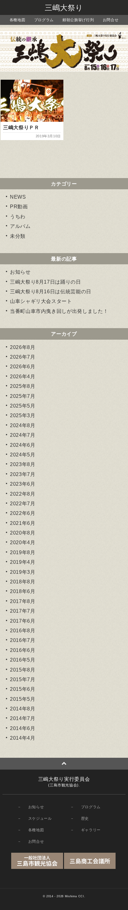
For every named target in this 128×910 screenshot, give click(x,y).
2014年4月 (22, 738)
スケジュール (40, 818)
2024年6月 (22, 445)
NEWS (18, 197)
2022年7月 (22, 503)
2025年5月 (22, 405)
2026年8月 (22, 347)
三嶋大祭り (64, 7)
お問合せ (111, 20)
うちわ (17, 216)
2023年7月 (22, 474)
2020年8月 (22, 532)
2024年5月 (22, 454)
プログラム (44, 20)
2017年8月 (22, 601)
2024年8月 (22, 425)
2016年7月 (22, 640)
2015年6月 (22, 689)
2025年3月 (22, 415)
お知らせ (20, 272)
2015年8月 (22, 669)
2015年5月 (22, 699)
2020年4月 (22, 542)
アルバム (20, 226)
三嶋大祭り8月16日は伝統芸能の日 (50, 291)
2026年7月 (22, 357)
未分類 (17, 236)
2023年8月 (22, 464)
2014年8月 (22, 708)
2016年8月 (22, 630)
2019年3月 (22, 572)
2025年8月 (22, 386)
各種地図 (17, 20)
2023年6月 (22, 484)
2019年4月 (22, 562)
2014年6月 (22, 728)
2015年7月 (22, 679)
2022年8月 (22, 494)
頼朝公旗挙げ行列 (78, 20)
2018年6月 (22, 591)
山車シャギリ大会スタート (41, 301)
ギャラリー (91, 830)
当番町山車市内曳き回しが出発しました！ (59, 311)
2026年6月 (22, 366)
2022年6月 (22, 513)
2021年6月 (22, 523)
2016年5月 (22, 659)
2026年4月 (22, 376)
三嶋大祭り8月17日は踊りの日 (45, 282)
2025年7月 (22, 396)
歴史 (85, 818)
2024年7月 (22, 435)
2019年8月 (22, 552)
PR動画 (19, 206)
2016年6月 (22, 650)
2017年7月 (22, 611)
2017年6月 (22, 621)
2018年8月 (22, 581)
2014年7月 (22, 718)
